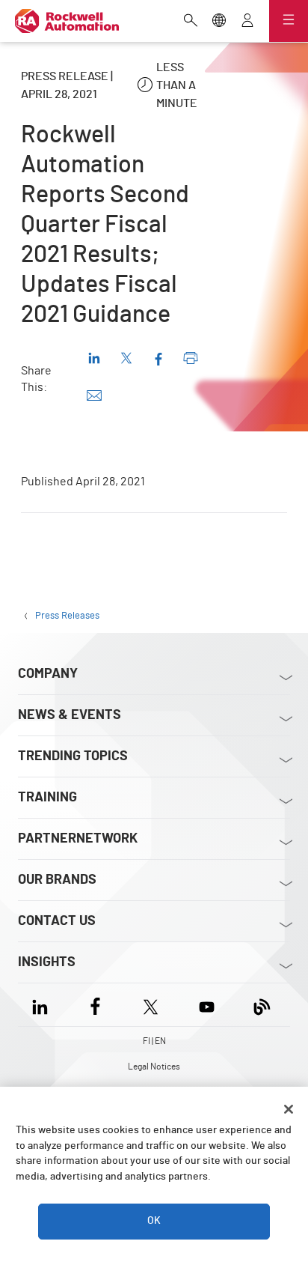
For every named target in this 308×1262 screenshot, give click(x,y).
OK (154, 1221)
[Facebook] (95, 1004)
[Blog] (262, 1004)
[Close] (289, 1109)
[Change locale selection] (219, 21)
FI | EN (154, 1041)
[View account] (247, 21)
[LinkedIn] (43, 1004)
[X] (151, 1004)
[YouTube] (207, 1004)
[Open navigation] (288, 21)
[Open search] (190, 21)
